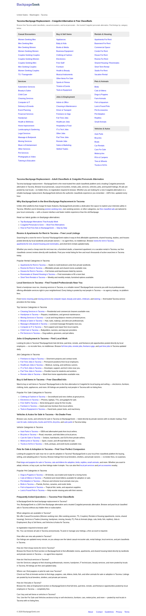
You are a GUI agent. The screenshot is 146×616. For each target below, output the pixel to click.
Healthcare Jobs (63, 122)
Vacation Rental (101, 74)
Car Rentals (99, 146)
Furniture (60, 67)
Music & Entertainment (27, 145)
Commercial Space (102, 47)
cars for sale (22, 422)
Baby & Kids (61, 43)
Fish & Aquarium (101, 102)
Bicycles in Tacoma (28, 435)
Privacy (119, 612)
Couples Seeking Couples (29, 55)
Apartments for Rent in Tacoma (33, 265)
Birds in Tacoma (27, 484)
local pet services (87, 465)
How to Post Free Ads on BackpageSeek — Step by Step (43, 228)
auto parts (68, 422)
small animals (93, 462)
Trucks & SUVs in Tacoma (31, 444)
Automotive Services (26, 87)
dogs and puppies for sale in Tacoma (36, 462)
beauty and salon (74, 299)
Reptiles (98, 118)
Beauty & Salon (24, 91)
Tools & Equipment (64, 90)
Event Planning (24, 110)
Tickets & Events (63, 86)
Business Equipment (64, 51)
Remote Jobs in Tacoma (30, 374)
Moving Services (25, 141)
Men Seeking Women (27, 47)
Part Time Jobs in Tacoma (31, 371)
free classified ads (107, 209)
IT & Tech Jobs (62, 129)
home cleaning (27, 299)
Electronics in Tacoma (29, 400)
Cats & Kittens (100, 91)
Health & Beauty (63, 71)
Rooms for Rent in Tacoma (31, 268)
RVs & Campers (101, 157)
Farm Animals (100, 98)
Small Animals (100, 122)
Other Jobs (60, 133)
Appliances (61, 40)
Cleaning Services (25, 98)
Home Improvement (26, 126)
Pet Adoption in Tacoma (30, 481)
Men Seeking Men (25, 43)
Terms (126, 612)
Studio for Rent (101, 71)
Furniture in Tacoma (28, 406)
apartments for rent (24, 244)
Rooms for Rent (101, 59)
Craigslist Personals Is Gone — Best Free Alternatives (42, 225)
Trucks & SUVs (101, 165)
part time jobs (104, 346)
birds (78, 462)
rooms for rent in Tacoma (104, 241)
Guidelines (109, 612)
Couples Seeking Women (28, 59)
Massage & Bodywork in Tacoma (33, 324)
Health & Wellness (25, 122)
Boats (97, 142)
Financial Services (25, 114)
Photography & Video (27, 157)
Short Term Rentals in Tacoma (32, 277)
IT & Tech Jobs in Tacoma (30, 368)
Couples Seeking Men (27, 63)
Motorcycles (99, 153)
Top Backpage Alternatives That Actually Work (39, 222)
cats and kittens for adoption (63, 462)
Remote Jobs (61, 141)
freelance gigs (89, 346)
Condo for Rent (101, 51)
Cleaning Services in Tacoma (32, 311)
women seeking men (53, 209)
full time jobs (66, 346)
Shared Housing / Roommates (107, 63)
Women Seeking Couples (28, 71)
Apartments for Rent (103, 40)
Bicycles (98, 138)
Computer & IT (24, 102)
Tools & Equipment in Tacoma (32, 409)
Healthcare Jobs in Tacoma (31, 365)
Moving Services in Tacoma (31, 318)
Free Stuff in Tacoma (28, 403)
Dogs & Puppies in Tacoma (31, 475)
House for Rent (101, 55)
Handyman (22, 118)
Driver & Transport (63, 110)
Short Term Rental (102, 67)
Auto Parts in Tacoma (29, 431)
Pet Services (23, 153)
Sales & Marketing (63, 145)
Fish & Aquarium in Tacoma (31, 487)
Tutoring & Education (26, 161)
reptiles (84, 462)
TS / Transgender (25, 74)
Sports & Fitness (63, 82)
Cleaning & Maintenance (66, 106)
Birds (97, 87)
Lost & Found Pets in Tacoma (32, 490)
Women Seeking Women (28, 51)
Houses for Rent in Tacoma (31, 271)
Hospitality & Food (63, 126)
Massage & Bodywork (27, 137)
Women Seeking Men (27, 40)
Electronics (60, 59)
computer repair (59, 299)
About (90, 612)
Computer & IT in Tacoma (30, 327)
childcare (86, 299)
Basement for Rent (102, 43)
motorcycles (32, 422)
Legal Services (24, 133)
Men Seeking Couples (27, 67)
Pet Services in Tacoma (30, 333)
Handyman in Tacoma (29, 315)
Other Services (24, 149)
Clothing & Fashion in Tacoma (32, 397)
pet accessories (104, 465)
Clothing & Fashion (64, 55)
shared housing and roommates (46, 244)
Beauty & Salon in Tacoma (31, 321)
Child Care (22, 95)
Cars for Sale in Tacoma (30, 438)
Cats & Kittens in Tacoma (30, 478)
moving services (44, 299)
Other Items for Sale (64, 78)
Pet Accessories (101, 110)
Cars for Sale (100, 150)
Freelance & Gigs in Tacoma (32, 359)
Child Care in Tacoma (29, 330)
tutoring (97, 299)
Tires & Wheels (101, 161)
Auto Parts (99, 134)
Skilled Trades (62, 149)
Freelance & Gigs (63, 114)
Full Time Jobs (62, 118)
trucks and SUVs (45, 422)
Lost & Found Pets (102, 106)
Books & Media (62, 47)
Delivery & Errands (26, 106)
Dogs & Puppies (101, 95)
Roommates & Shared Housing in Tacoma (37, 274)
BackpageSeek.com (31, 612)
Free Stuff (60, 63)
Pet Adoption (100, 114)
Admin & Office (62, 102)
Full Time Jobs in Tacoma (30, 362)
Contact (99, 612)
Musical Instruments (64, 74)
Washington (34, 15)
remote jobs (77, 346)
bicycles (56, 422)
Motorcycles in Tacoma (29, 441)
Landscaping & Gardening (29, 129)
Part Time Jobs (62, 137)
